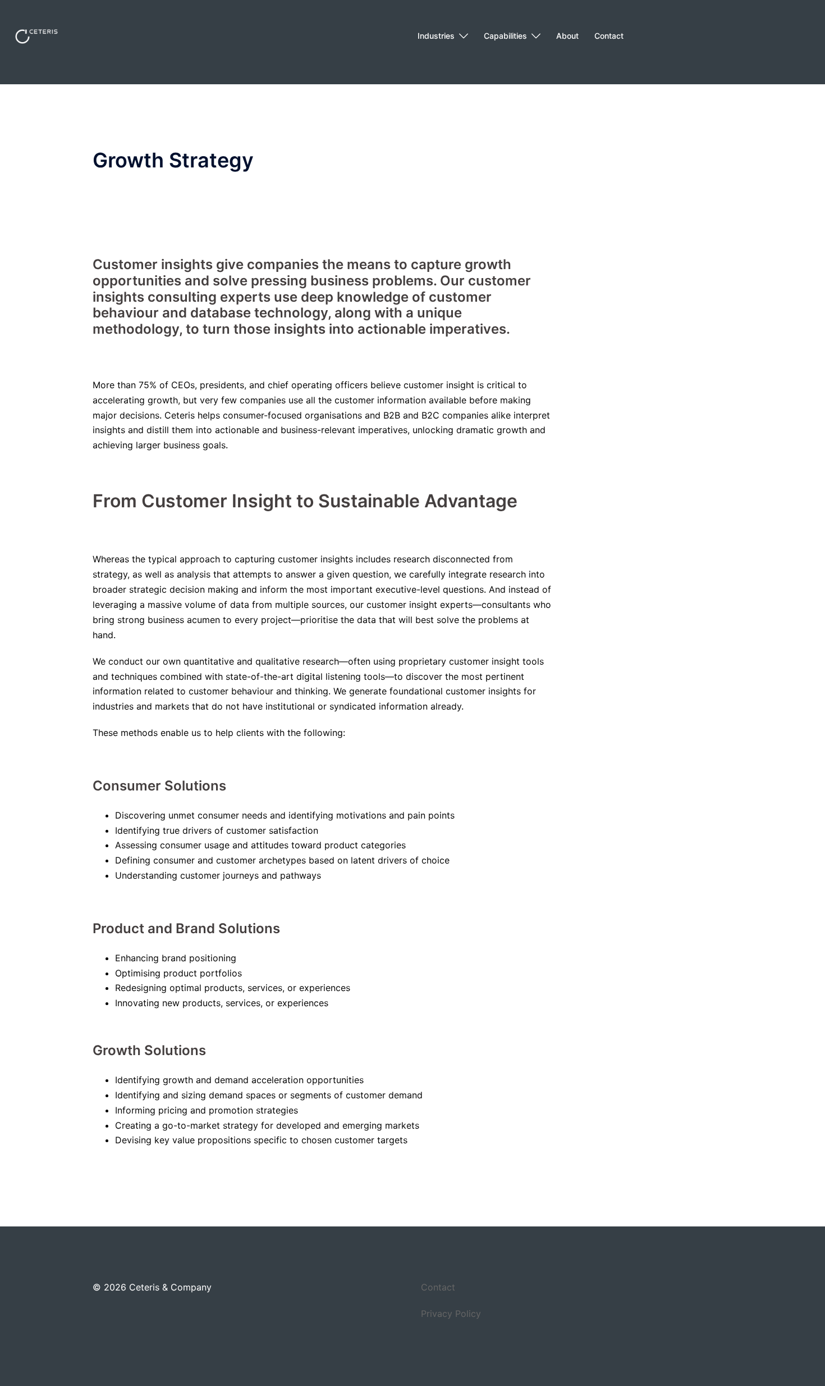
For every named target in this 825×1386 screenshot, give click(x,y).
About (567, 35)
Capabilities (505, 35)
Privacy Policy (451, 1313)
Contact (609, 35)
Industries (436, 35)
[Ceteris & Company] (36, 35)
